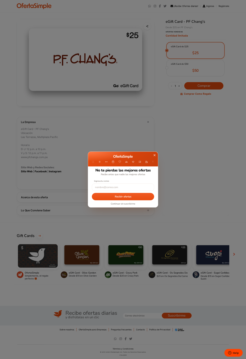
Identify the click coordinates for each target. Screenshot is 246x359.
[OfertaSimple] (123, 156)
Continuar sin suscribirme (123, 203)
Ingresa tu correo (101, 181)
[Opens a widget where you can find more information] (233, 353)
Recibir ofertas (123, 196)
